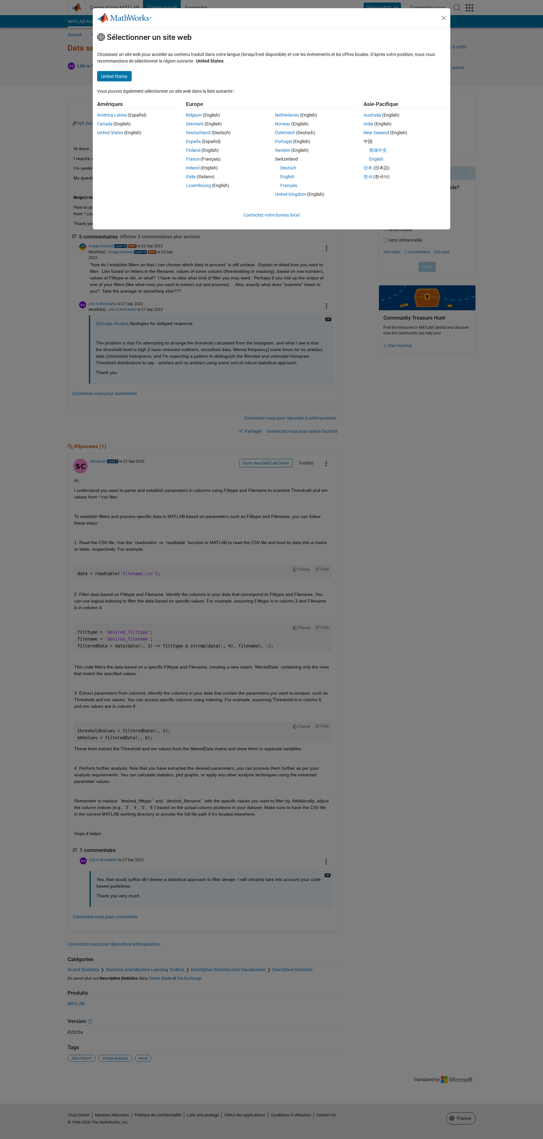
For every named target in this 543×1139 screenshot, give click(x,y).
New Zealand (376, 132)
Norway (282, 123)
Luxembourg (198, 185)
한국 (368, 176)
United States (110, 132)
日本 (368, 167)
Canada (104, 123)
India (368, 123)
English (287, 176)
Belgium (194, 115)
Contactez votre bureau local (271, 214)
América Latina (112, 115)
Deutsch (288, 167)
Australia (372, 115)
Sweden (282, 150)
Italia (191, 176)
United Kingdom (290, 194)
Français (288, 185)
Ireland (193, 167)
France (193, 159)
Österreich (285, 132)
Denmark (195, 123)
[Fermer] (443, 18)
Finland (193, 150)
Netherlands (287, 115)
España (193, 141)
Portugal (283, 141)
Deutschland (198, 132)
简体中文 (378, 150)
